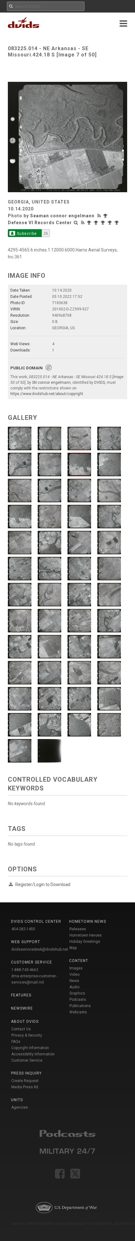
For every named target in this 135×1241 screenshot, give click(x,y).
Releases (77, 929)
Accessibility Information (33, 1054)
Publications (80, 1006)
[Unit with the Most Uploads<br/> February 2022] (103, 222)
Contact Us (21, 1029)
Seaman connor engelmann (62, 215)
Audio (74, 987)
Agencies (19, 1107)
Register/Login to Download (42, 884)
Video (74, 974)
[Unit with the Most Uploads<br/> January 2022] (110, 222)
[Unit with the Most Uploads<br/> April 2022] (97, 222)
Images (76, 968)
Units (17, 1100)
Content (78, 960)
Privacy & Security (26, 1035)
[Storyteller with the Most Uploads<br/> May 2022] (106, 215)
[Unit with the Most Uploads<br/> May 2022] (90, 222)
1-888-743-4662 (24, 970)
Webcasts (78, 1012)
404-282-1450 (23, 929)
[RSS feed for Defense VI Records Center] (83, 222)
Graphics (77, 993)
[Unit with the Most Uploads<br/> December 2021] (117, 222)
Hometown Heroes (85, 935)
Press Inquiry (26, 1073)
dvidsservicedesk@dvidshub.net (39, 949)
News (74, 981)
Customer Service (26, 1060)
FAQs (15, 1041)
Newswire (22, 1008)
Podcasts (77, 999)
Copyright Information (30, 1048)
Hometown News (87, 921)
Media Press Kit (24, 1087)
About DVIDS (25, 1021)
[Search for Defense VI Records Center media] (76, 222)
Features (21, 995)
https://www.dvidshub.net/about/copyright (46, 394)
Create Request (25, 1081)
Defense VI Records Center (40, 222)
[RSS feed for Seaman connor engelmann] (99, 215)
